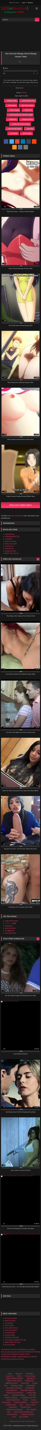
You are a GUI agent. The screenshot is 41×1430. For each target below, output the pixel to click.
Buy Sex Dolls (10, 1345)
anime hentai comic (28, 100)
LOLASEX (8, 539)
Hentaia (32, 1421)
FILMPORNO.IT (6, 1357)
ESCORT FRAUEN (12, 1337)
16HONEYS (30, 1378)
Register (30, 2)
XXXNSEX (29, 1374)
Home (10, 1374)
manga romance (27, 119)
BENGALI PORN (17, 1386)
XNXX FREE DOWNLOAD (23, 1412)
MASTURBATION (13, 1400)
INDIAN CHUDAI (11, 1398)
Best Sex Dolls (10, 1321)
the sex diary (27, 133)
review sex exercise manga (20, 124)
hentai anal (28, 110)
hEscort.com (9, 548)
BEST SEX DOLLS (12, 553)
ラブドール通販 (10, 923)
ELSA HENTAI (11, 1390)
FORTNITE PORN (11, 921)
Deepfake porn (26, 1357)
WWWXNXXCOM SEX (14, 1410)
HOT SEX (32, 1395)
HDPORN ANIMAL (18, 1395)
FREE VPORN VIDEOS (14, 1378)
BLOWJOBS (30, 1388)
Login (23, 2)
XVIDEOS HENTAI (27, 1414)
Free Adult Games (11, 1328)
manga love (12, 119)
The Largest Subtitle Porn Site (15, 1340)
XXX (14, 1417)
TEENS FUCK (25, 1407)
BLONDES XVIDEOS (14, 1388)
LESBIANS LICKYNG (28, 1398)
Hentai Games (10, 1333)
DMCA (19, 1376)
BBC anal (16, 1357)
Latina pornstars (10, 933)
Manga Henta (14, 1421)
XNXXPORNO (12, 1414)
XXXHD (24, 93)
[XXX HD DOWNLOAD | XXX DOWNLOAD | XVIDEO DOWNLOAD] (17, 11)
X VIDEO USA (23, 1354)
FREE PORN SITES (14, 1381)
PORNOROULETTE (12, 536)
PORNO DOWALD (20, 1402)
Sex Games (9, 1323)
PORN (25, 1400)
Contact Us (9, 1376)
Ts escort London (11, 1318)
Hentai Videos (10, 1335)
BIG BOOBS (31, 1386)
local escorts (19, 1359)
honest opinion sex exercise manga (21, 114)
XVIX (3, 1354)
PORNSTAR (29, 1381)
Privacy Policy (30, 1376)
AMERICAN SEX (11, 1383)
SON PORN (35, 1352)
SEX (21, 1405)
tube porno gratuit (17, 516)
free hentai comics (27, 105)
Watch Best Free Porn (12, 1342)
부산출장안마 (10, 930)
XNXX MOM (25, 1352)
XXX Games (9, 1325)
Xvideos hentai (11, 100)
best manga (12, 105)
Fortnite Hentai (24, 1421)
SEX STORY (24, 1417)
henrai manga (14, 110)
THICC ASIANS (11, 1354)
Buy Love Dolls (10, 928)
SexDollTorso (10, 534)
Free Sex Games (11, 1330)
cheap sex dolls (10, 551)
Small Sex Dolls (10, 541)
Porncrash (10, 1359)
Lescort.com (9, 546)
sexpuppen (9, 926)
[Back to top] (35, 1424)
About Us (19, 1374)
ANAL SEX (25, 1383)
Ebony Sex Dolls (11, 544)
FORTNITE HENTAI (27, 1390)
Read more (20, 88)
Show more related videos (20, 505)
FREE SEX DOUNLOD (15, 1393)
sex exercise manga (14, 128)
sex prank (30, 128)
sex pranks (13, 133)
